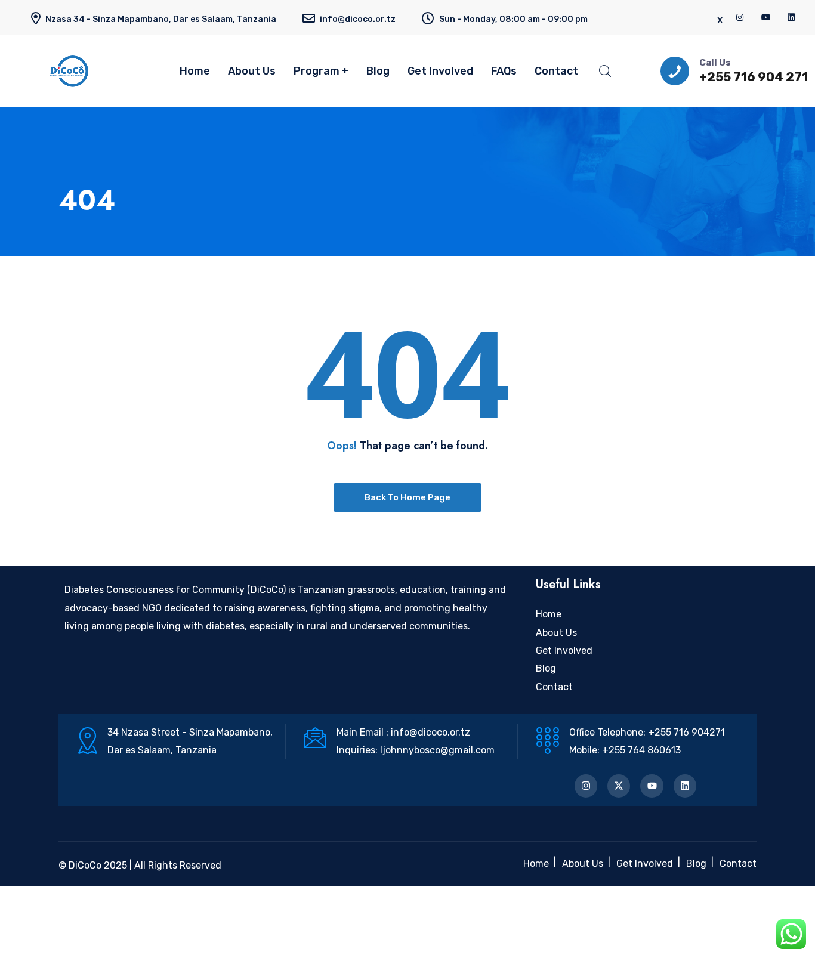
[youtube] (766, 18)
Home (195, 71)
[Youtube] (651, 785)
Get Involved (440, 71)
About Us (252, 71)
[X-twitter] (618, 785)
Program (316, 71)
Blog (378, 71)
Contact (556, 71)
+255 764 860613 (641, 750)
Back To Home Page (407, 497)
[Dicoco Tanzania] (89, 71)
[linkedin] (792, 18)
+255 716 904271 (686, 732)
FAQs (504, 71)
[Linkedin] (685, 785)
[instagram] (740, 18)
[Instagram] (586, 785)
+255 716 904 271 (753, 76)
